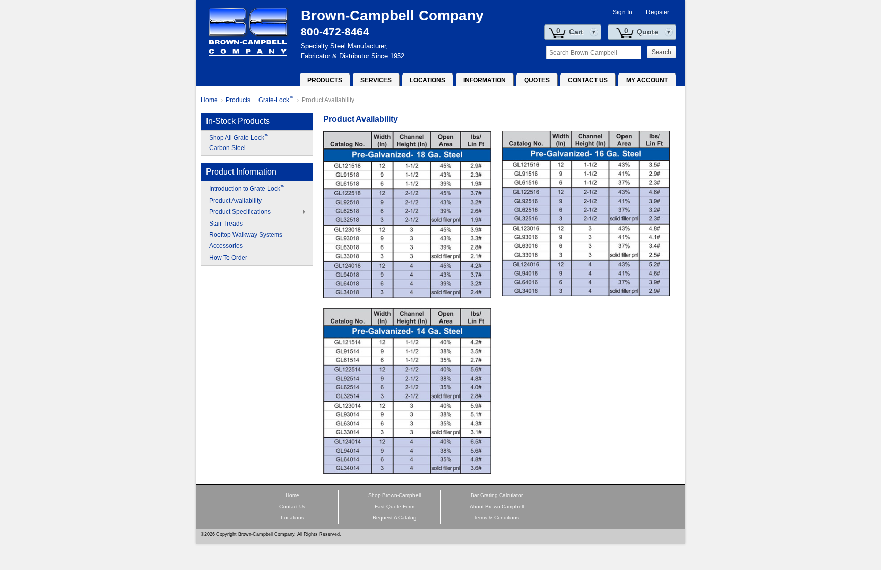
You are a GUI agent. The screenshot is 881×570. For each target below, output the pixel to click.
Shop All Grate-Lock (239, 138)
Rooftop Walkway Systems (245, 234)
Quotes (537, 80)
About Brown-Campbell (497, 506)
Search (661, 52)
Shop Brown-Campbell (394, 495)
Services (376, 80)
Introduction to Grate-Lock (247, 189)
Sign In (622, 12)
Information (484, 80)
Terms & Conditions (496, 518)
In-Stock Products (238, 121)
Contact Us (588, 80)
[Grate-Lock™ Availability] (407, 213)
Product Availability (328, 100)
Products (324, 80)
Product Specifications (240, 211)
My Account (647, 80)
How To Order (228, 257)
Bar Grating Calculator (497, 495)
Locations (427, 80)
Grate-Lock (276, 100)
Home (209, 100)
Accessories (226, 246)
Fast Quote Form (394, 506)
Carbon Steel (227, 148)
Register (657, 12)
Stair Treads (226, 223)
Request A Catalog (395, 518)
